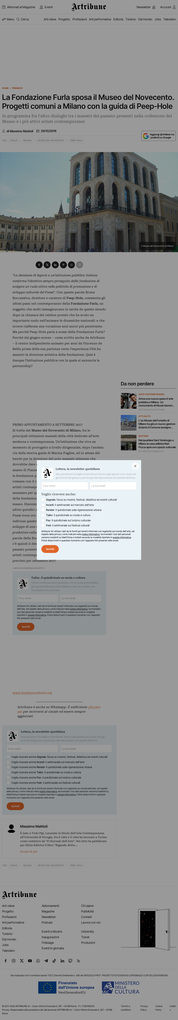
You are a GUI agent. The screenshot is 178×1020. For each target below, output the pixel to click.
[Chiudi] (135, 466)
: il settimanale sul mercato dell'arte (70, 505)
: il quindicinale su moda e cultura (68, 515)
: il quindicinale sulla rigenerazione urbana (74, 510)
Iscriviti (50, 549)
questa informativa (122, 537)
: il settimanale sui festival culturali (68, 525)
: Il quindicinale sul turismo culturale (68, 520)
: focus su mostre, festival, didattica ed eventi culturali (81, 499)
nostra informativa (91, 534)
